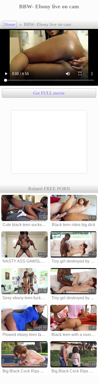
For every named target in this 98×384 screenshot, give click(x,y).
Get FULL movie (49, 93)
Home (9, 24)
